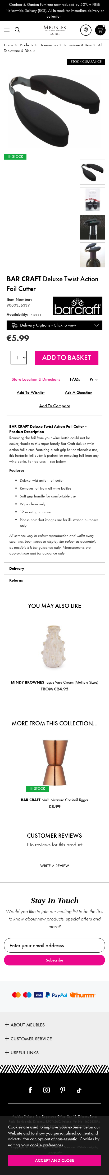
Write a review (54, 865)
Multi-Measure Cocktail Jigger (54, 799)
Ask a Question (78, 392)
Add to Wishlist (30, 392)
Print (94, 379)
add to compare (54, 406)
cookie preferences (46, 1145)
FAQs (75, 379)
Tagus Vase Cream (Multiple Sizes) (54, 682)
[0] (100, 34)
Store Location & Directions (36, 379)
